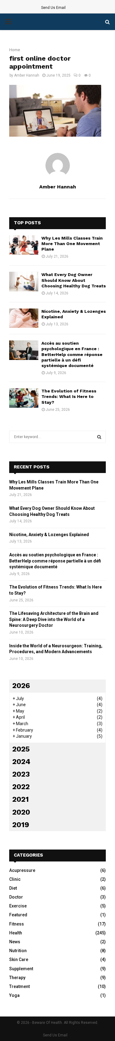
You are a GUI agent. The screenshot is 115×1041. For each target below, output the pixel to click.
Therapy (17, 977)
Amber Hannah (26, 75)
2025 (21, 749)
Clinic (15, 879)
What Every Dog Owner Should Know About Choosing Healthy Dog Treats (73, 280)
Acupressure (22, 870)
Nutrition (18, 950)
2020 (21, 812)
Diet (13, 888)
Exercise (18, 905)
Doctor (16, 897)
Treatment (19, 986)
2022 (21, 786)
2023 (21, 774)
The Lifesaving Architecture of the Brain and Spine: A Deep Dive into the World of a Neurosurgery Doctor (53, 619)
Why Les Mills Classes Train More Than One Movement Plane (72, 244)
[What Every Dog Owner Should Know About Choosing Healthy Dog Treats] (23, 281)
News (14, 941)
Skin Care (18, 959)
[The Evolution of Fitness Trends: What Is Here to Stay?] (23, 397)
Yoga (14, 995)
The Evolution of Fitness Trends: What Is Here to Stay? (68, 396)
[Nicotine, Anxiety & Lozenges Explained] (23, 318)
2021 (20, 799)
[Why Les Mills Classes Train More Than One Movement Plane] (23, 245)
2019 (20, 824)
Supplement (21, 968)
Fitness (16, 924)
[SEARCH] (99, 437)
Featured (18, 914)
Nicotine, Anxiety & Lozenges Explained (49, 534)
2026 (21, 685)
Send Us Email (53, 8)
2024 (21, 761)
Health (15, 932)
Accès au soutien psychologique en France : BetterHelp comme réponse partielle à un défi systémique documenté (71, 354)
